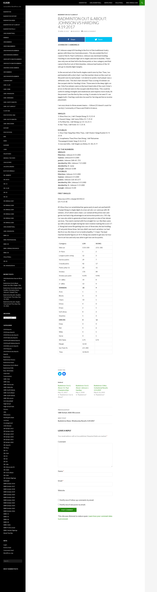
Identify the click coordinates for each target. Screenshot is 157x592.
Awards (6, 37)
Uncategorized (8, 166)
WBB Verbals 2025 (9, 508)
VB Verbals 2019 (8, 209)
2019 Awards (7, 72)
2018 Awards (7, 42)
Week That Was (8, 533)
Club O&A (6, 110)
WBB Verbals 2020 (9, 494)
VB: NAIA (6, 470)
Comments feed (8, 550)
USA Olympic (7, 162)
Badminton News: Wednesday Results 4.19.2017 (76, 419)
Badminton (83, 2)
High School (7, 132)
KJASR (6, 2)
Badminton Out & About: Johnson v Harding (82, 388)
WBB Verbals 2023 (132, 2)
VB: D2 (5, 196)
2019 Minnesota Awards (11, 76)
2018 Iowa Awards (9, 46)
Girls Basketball (95, 2)
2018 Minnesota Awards (11, 50)
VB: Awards (7, 175)
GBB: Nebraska (8, 98)
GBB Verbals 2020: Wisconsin (69, 411)
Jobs (5, 149)
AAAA (5, 141)
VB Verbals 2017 (8, 201)
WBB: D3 (6, 252)
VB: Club (6, 188)
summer (6, 145)
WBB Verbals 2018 (9, 489)
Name (61, 471)
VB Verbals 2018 (8, 205)
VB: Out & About (8, 472)
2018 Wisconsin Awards (11, 67)
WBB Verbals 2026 (9, 511)
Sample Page (108, 2)
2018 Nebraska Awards (10, 55)
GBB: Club (6, 85)
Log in (5, 545)
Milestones (7, 153)
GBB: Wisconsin (8, 123)
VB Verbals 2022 (8, 222)
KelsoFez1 (76, 31)
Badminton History (10, 16)
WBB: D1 (6, 235)
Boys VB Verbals (8, 171)
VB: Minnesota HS (9, 265)
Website (61, 490)
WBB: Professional (9, 239)
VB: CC (5, 184)
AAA (4, 136)
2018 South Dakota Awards (12, 63)
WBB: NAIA (6, 525)
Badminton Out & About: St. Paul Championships (64, 388)
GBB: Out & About (9, 106)
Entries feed (7, 547)
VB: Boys (6, 179)
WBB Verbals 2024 (9, 505)
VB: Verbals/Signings (9, 478)
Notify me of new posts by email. (73, 504)
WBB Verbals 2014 (9, 483)
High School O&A (9, 115)
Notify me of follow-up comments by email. (77, 500)
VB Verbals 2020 (8, 214)
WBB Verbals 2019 (9, 492)
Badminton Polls (9, 29)
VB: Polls (6, 475)
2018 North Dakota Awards (12, 59)
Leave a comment (89, 31)
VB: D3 (5, 461)
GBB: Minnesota (8, 93)
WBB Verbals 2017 (9, 486)
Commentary (7, 80)
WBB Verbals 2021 (9, 497)
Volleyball (119, 2)
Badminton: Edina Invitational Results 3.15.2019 (101, 388)
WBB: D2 (6, 244)
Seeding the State (9, 158)
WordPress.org (8, 553)
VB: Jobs (6, 464)
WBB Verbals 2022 (9, 500)
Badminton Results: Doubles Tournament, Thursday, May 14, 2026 (12, 297)
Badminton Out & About (68, 14)
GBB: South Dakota (9, 119)
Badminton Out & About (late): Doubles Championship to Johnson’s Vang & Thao (12, 290)
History (6, 128)
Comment (62, 442)
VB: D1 (5, 192)
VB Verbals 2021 (8, 218)
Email (60, 481)
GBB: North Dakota (10, 102)
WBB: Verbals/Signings (11, 248)
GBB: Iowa (6, 89)
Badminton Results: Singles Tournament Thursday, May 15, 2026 (11, 304)
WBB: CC (6, 514)
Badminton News (9, 20)
